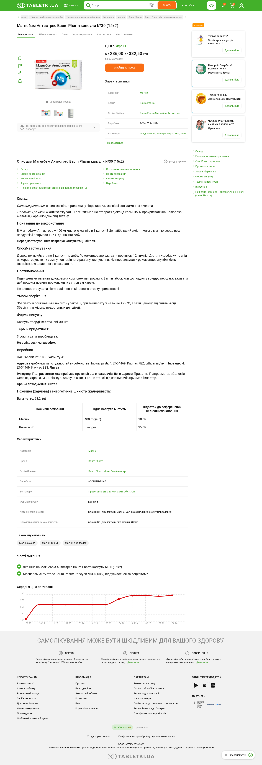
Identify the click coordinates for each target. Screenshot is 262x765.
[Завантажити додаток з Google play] (195, 685)
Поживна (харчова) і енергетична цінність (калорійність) (54, 187)
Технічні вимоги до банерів (149, 708)
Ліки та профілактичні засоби (47, 17)
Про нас (80, 683)
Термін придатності (32, 183)
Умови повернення (28, 708)
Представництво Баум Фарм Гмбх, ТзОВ (163, 133)
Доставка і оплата (27, 703)
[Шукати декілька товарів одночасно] (152, 5)
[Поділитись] (20, 73)
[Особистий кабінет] (241, 5)
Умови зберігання (31, 178)
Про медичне (24, 713)
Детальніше (133, 662)
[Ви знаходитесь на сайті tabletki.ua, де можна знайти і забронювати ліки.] (37, 5)
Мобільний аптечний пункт (32, 718)
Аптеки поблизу (26, 688)
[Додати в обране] (20, 58)
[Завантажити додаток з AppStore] (204, 685)
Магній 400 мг (50, 543)
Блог (78, 703)
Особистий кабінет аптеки (149, 688)
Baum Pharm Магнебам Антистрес (163, 17)
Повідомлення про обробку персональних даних (146, 736)
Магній (121, 17)
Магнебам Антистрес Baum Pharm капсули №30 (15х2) (67, 25)
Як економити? (26, 683)
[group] (146, 52)
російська (142, 727)
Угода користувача (98, 736)
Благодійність (83, 688)
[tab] (26, 34)
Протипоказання (116, 173)
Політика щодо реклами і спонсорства (156, 703)
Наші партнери (142, 698)
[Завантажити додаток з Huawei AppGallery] (212, 685)
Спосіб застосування (33, 173)
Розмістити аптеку (144, 683)
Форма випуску (115, 178)
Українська (120, 727)
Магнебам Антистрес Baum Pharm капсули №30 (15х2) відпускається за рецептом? (85, 574)
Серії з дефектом (26, 698)
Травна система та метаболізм (83, 17)
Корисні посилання (86, 708)
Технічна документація (147, 693)
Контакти (81, 698)
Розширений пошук (28, 693)
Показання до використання (123, 169)
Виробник (112, 183)
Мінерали (108, 17)
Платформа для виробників (150, 713)
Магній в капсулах (75, 543)
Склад (24, 169)
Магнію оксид (27, 543)
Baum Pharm (135, 17)
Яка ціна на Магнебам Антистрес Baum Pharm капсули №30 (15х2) (72, 567)
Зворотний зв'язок (86, 693)
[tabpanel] (102, 207)
